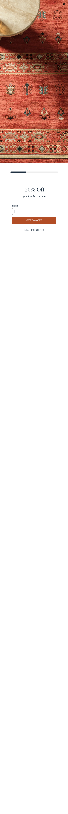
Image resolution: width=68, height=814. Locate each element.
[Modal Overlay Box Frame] (34, 407)
